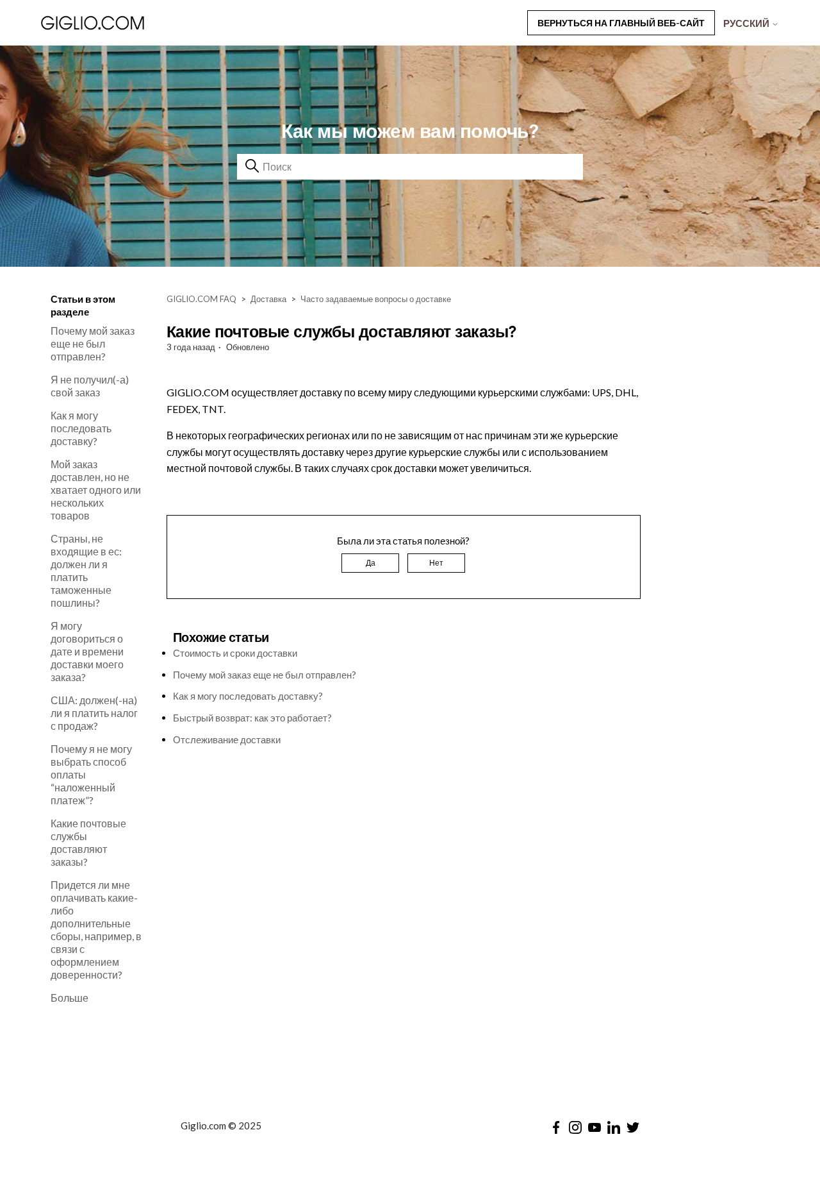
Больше (69, 997)
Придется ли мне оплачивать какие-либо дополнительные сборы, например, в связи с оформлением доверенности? (96, 930)
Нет (436, 563)
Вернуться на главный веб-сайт (621, 22)
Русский (747, 23)
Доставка (268, 299)
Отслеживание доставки (227, 739)
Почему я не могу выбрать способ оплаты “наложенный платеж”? (91, 774)
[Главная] (127, 22)
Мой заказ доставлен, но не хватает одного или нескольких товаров (96, 489)
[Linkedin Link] (613, 1127)
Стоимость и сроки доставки (235, 653)
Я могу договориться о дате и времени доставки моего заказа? (87, 651)
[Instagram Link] (575, 1127)
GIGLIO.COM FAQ (201, 299)
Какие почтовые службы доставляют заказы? (88, 842)
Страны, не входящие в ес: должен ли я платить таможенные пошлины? (86, 570)
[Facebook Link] (556, 1127)
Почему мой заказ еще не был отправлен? (93, 343)
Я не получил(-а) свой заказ (90, 385)
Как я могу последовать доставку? (81, 428)
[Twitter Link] (633, 1127)
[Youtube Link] (594, 1127)
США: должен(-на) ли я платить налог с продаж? (94, 713)
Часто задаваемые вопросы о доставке (375, 299)
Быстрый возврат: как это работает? (252, 717)
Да (370, 563)
